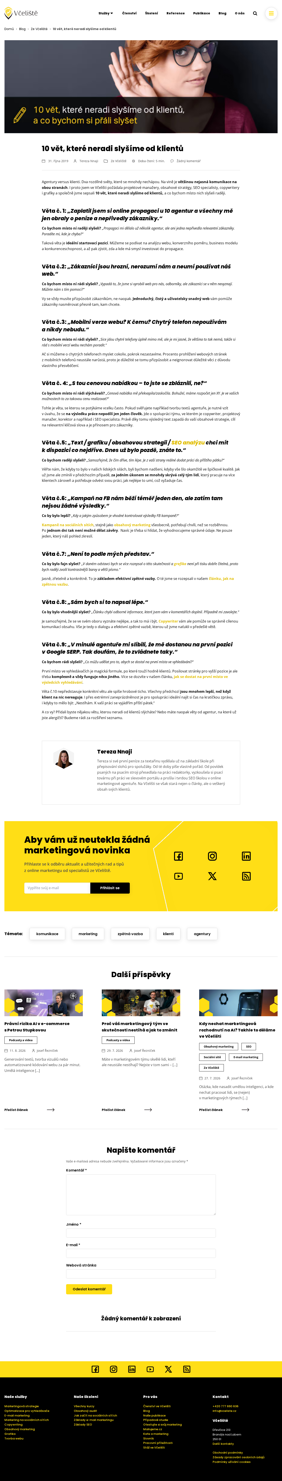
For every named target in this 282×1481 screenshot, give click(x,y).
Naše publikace (154, 1415)
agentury (202, 933)
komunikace (47, 933)
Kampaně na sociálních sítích (68, 524)
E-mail (73, 1244)
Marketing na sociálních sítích (26, 1420)
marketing (88, 933)
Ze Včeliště (39, 29)
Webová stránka (81, 1265)
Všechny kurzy (84, 1406)
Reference (176, 13)
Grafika (9, 1434)
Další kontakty (223, 1444)
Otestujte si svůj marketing (162, 1424)
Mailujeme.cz (152, 1429)
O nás (240, 13)
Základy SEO (83, 1424)
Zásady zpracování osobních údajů (238, 1457)
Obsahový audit (85, 1411)
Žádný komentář (189, 161)
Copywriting (13, 1424)
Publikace (201, 13)
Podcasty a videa (21, 1040)
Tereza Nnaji (89, 161)
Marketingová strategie (21, 1406)
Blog (222, 13)
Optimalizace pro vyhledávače (26, 1411)
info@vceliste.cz (224, 1411)
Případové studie (155, 1420)
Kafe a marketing (155, 1434)
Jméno (73, 1224)
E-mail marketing (246, 1057)
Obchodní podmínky (228, 1453)
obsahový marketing (132, 524)
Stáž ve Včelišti (154, 1447)
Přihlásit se (110, 887)
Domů (9, 29)
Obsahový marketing (219, 1046)
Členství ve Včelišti (157, 1406)
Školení (151, 13)
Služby (103, 13)
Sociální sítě (212, 1057)
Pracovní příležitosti (158, 1443)
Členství (129, 13)
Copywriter (168, 621)
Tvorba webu (13, 1438)
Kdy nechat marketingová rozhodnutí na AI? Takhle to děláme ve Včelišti (237, 1030)
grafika (180, 563)
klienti (168, 933)
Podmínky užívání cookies (231, 1462)
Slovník (148, 1438)
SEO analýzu (188, 442)
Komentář (76, 1170)
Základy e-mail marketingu (93, 1420)
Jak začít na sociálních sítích (95, 1415)
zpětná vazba (130, 933)
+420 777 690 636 (225, 1406)
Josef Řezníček (47, 1050)
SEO (248, 1046)
